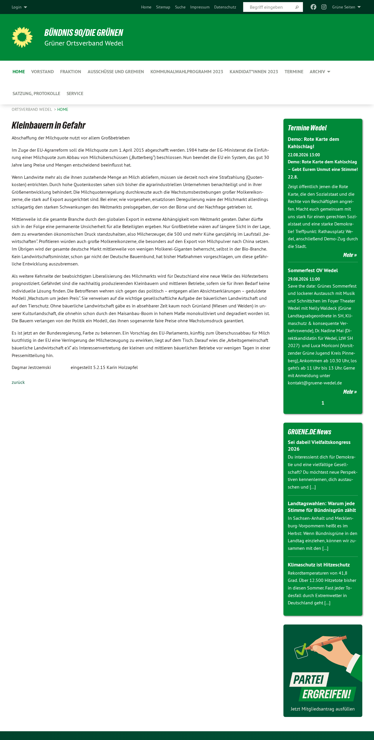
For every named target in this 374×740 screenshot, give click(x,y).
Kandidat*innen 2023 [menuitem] (254, 72)
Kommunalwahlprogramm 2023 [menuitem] (186, 72)
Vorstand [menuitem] (42, 72)
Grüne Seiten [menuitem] (343, 7)
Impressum (199, 7)
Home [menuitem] (19, 72)
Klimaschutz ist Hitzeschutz (319, 564)
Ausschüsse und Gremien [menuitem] (116, 72)
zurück (18, 382)
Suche (180, 7)
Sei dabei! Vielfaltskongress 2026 (319, 445)
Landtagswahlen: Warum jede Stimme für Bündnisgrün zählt (322, 506)
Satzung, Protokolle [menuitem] (36, 93)
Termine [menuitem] (294, 72)
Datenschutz (225, 7)
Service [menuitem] (75, 93)
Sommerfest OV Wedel (313, 270)
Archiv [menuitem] (317, 72)
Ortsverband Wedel (32, 109)
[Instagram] (324, 7)
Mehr (348, 255)
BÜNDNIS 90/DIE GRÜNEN (83, 32)
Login (17, 7)
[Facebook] (313, 7)
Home (146, 7)
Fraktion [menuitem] (70, 72)
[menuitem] (146, 7)
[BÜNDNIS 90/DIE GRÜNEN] (22, 37)
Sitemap (163, 7)
